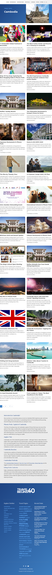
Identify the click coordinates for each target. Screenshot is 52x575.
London (22, 534)
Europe (6, 510)
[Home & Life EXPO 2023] (39, 132)
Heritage (22, 530)
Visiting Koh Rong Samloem (9, 361)
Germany (21, 528)
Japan (23, 532)
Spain (30, 542)
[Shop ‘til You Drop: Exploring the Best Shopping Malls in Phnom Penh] (12, 66)
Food (21, 526)
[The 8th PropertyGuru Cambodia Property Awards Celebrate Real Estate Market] (39, 66)
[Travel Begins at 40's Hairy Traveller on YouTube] (28, 566)
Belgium (30, 509)
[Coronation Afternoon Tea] (12, 319)
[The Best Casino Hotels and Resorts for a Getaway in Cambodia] (39, 34)
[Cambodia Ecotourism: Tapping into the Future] (39, 319)
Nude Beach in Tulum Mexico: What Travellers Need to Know (40, 513)
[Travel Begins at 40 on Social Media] (46, 2)
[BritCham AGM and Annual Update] (12, 225)
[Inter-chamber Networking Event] (12, 195)
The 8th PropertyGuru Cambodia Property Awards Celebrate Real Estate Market (38, 77)
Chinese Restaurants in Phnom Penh (39, 235)
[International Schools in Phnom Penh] (39, 195)
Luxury (28, 534)
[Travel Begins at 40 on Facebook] (23, 566)
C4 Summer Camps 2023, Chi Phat (38, 174)
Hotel (28, 530)
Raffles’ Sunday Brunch (8, 111)
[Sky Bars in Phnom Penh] (12, 286)
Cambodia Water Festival (12, 463)
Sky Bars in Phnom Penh (8, 296)
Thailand (21, 551)
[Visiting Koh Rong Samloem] (12, 351)
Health (26, 528)
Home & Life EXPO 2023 (35, 142)
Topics (37, 2)
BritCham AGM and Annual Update (11, 235)
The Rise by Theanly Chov (8, 174)
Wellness (21, 555)
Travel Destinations (9, 508)
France (27, 526)
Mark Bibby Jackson (4, 54)
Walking (25, 553)
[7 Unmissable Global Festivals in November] (12, 34)
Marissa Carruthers (31, 89)
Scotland (26, 542)
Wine (30, 555)
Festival (23, 524)
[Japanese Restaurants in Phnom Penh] (12, 132)
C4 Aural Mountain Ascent (8, 393)
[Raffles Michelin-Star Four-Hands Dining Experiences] (39, 254)
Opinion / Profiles (8, 521)
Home (7, 2)
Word (20, 557)
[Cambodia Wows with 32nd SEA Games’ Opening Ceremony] (39, 286)
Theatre (26, 551)
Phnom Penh (21, 538)
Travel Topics (7, 528)
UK (30, 551)
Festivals (27, 2)
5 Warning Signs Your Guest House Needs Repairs (39, 531)
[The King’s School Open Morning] (12, 254)
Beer (26, 509)
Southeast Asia (8, 513)
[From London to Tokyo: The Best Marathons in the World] (39, 383)
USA (20, 553)
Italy (20, 532)
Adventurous (23, 506)
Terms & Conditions (23, 568)
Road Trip (21, 542)
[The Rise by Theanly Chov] (12, 164)
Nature (27, 536)
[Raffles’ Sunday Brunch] (12, 101)
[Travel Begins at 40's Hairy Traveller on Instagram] (25, 566)
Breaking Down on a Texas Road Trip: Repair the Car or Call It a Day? (40, 524)
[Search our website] (45, 2)
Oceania (6, 517)
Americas (6, 515)
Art (29, 507)
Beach (21, 509)
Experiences (13, 2)
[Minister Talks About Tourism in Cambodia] (39, 351)
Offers (41, 2)
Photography (28, 538)
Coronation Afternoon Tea (9, 328)
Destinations (20, 2)
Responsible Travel (25, 540)
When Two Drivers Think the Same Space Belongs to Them (40, 542)
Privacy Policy (30, 568)
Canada (21, 513)
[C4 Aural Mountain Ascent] (12, 383)
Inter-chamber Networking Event (11, 205)
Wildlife (27, 555)
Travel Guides (7, 530)
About (5, 531)
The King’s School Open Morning (11, 264)
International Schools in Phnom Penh (39, 205)
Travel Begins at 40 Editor (5, 86)
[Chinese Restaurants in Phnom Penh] (39, 225)
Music (21, 536)
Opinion (33, 2)
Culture (23, 520)
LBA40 (27, 532)
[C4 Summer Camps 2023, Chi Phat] (39, 164)
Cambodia (28, 511)
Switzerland (29, 549)
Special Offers (8, 526)
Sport (21, 544)
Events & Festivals (9, 519)
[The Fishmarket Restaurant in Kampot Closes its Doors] (39, 101)
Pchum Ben (31, 463)
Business (21, 511)
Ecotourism (22, 521)
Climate (28, 517)
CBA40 (25, 513)
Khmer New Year (39, 463)
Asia (5, 512)
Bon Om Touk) (23, 463)
